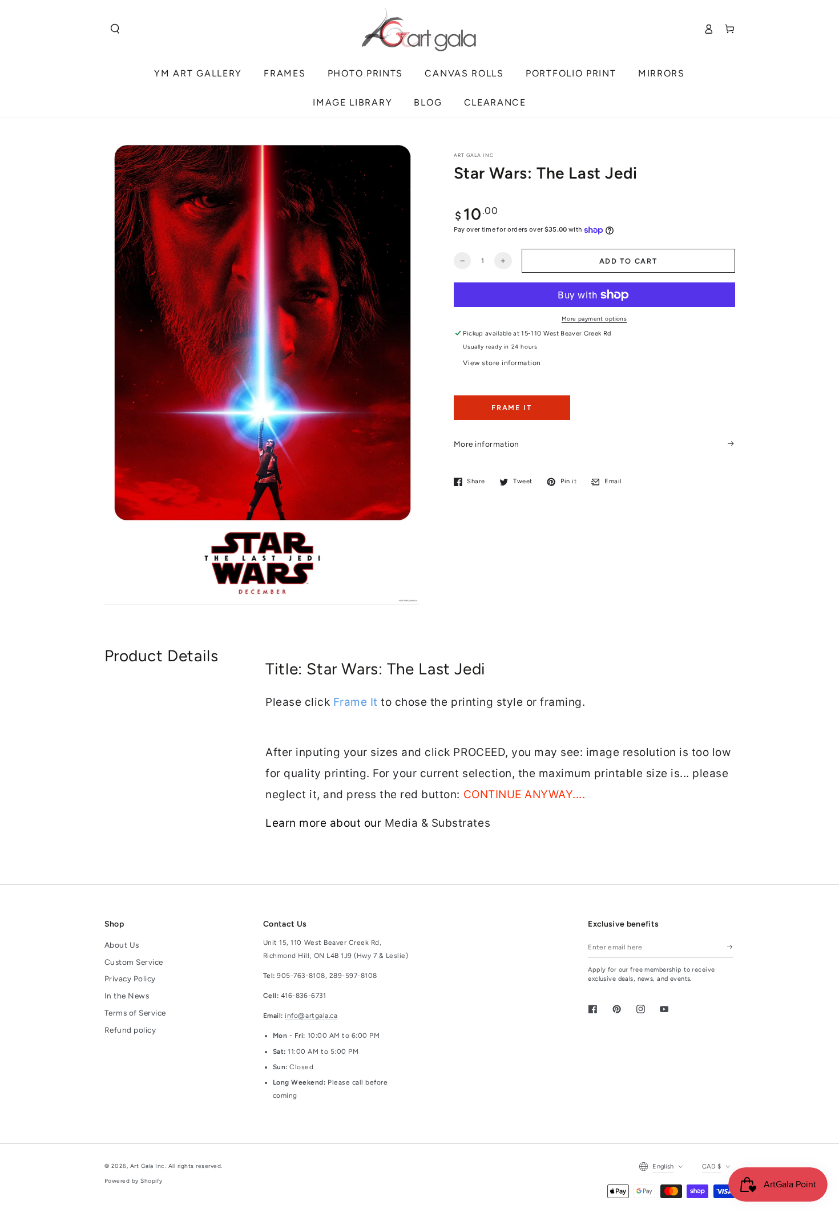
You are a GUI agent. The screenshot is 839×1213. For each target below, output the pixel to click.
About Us (121, 944)
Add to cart (628, 261)
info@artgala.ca (311, 1016)
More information (486, 443)
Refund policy (130, 1029)
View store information (501, 363)
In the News (127, 995)
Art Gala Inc (147, 1166)
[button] (115, 28)
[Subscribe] (730, 946)
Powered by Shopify (133, 1180)
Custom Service (133, 962)
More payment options (594, 318)
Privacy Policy (130, 978)
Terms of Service (135, 1012)
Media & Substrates (437, 823)
